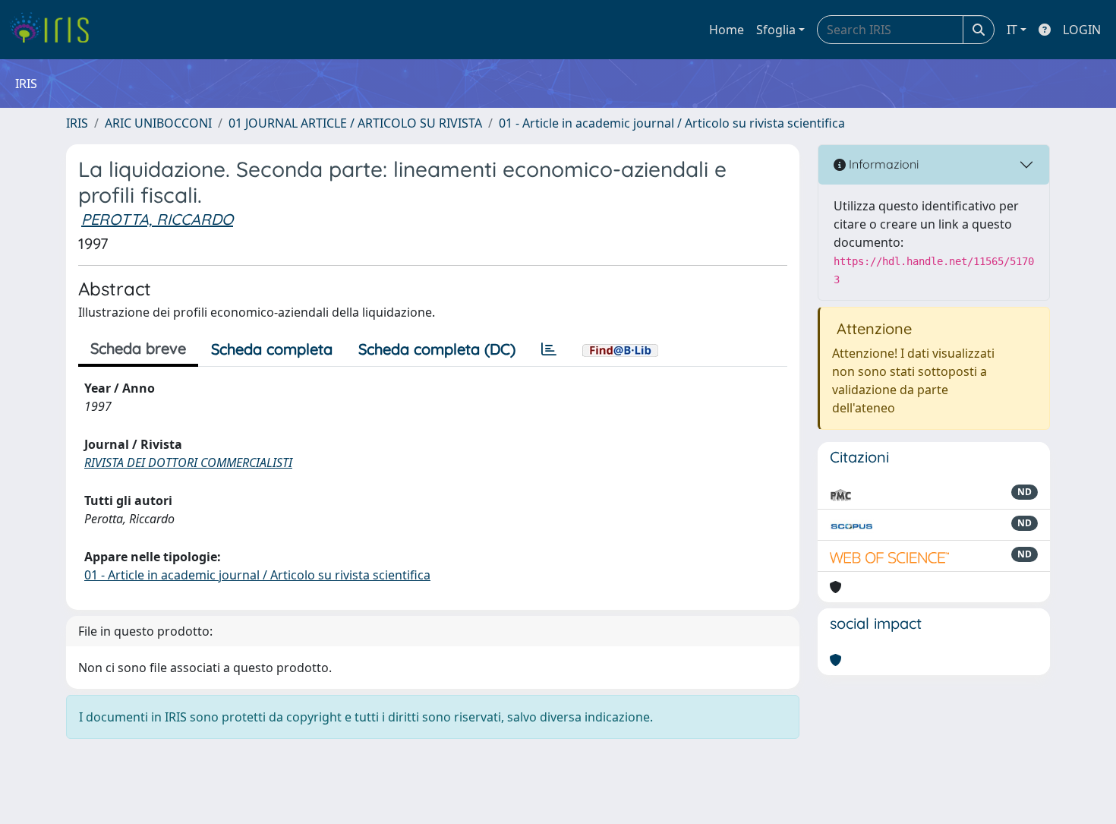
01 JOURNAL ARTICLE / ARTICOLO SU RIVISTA (355, 123)
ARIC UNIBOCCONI (158, 123)
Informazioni (882, 164)
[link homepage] (55, 29)
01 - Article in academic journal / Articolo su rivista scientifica (672, 123)
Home (726, 29)
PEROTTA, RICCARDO (157, 219)
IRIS (77, 123)
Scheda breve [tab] (138, 348)
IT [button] (1012, 29)
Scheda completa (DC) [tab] (436, 348)
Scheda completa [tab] (272, 348)
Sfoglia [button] (776, 29)
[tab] (548, 349)
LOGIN (1082, 29)
